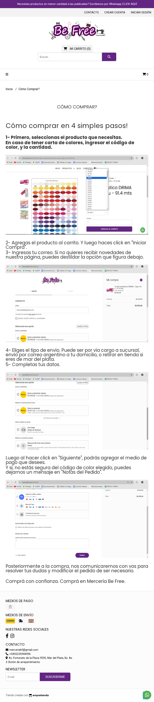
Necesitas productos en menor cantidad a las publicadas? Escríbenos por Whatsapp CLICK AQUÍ (77, 4)
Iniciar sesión (141, 12)
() (80, 49)
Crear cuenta (114, 12)
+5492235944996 (20, 654)
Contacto (91, 12)
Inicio (10, 89)
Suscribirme (55, 677)
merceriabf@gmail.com (23, 649)
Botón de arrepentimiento (24, 662)
